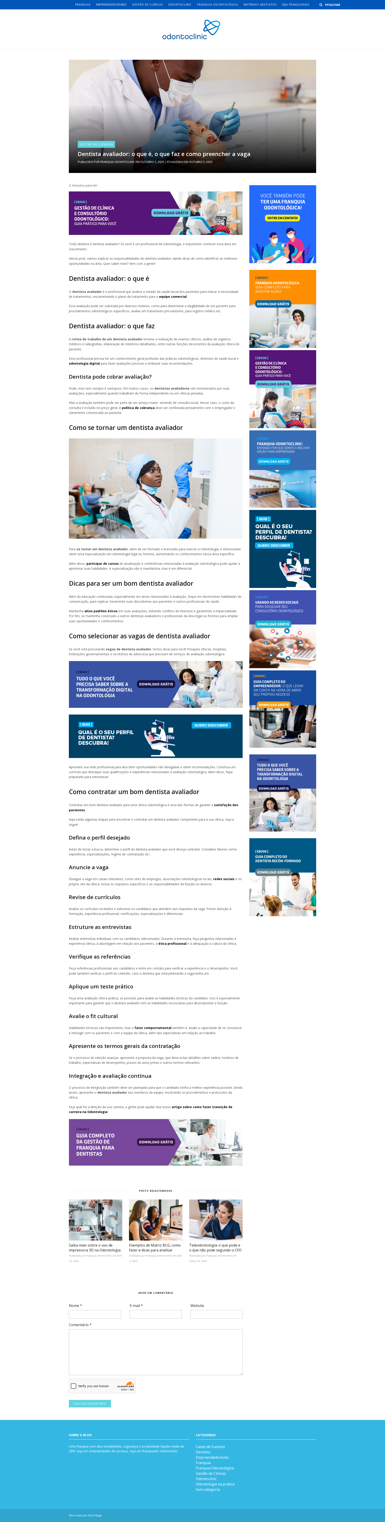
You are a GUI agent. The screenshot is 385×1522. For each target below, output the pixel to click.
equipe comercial (173, 296)
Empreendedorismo (111, 4)
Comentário (80, 1324)
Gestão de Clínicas (147, 4)
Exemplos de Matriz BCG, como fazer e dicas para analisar (155, 1248)
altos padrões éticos (101, 611)
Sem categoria (208, 1489)
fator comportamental (153, 1028)
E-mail (136, 1305)
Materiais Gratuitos (260, 4)
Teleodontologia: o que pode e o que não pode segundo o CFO (215, 1248)
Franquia (83, 4)
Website (197, 1305)
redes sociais (223, 879)
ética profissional (172, 943)
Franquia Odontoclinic (117, 162)
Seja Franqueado (296, 4)
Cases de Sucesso (210, 1446)
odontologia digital (84, 363)
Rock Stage (95, 1515)
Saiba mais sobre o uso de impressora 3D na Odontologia (95, 1248)
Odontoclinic (180, 4)
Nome (75, 1305)
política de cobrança (138, 408)
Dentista (203, 1452)
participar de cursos (102, 563)
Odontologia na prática (215, 1484)
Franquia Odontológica (217, 4)
